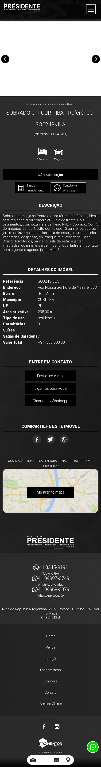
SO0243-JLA (70, 104)
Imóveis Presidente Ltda (50, 542)
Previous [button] (5, 59)
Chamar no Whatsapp (50, 401)
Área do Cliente (51, 704)
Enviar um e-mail (50, 376)
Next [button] (96, 59)
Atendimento (93, 747)
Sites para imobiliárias (50, 752)
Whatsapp (64, 439)
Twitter (50, 439)
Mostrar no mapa (50, 492)
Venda (50, 647)
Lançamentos (50, 670)
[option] (50, 58)
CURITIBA (47, 104)
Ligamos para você (51, 388)
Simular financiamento (35, 188)
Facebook (36, 439)
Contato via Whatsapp (70, 188)
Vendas (37, 104)
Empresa (50, 681)
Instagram (57, 726)
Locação (50, 659)
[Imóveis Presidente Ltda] (22, 7)
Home (50, 636)
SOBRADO (58, 104)
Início (28, 104)
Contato (51, 692)
